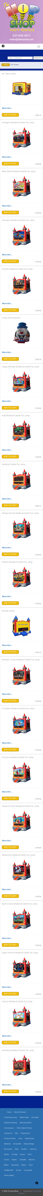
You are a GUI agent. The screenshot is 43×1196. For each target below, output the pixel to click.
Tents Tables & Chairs (24, 1128)
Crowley (14, 1154)
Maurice (32, 1160)
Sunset (18, 1170)
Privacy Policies (10, 1138)
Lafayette (22, 1160)
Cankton (24, 1149)
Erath (30, 1154)
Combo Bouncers (10, 1117)
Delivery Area (29, 1138)
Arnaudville (17, 1144)
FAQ (16, 1133)
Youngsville (28, 1170)
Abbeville (7, 1144)
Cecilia (6, 1154)
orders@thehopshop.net (21, 39)
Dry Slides (35, 1117)
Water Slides (24, 1117)
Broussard (8, 1149)
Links (20, 1138)
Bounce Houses (20, 1112)
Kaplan (14, 1160)
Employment (25, 1133)
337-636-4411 (22, 35)
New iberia (15, 1165)
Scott (31, 1165)
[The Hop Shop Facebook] (3, 47)
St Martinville (8, 1170)
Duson (22, 1154)
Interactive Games (10, 1123)
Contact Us (8, 1133)
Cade (16, 1149)
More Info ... (7, 108)
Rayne (24, 1165)
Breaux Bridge (29, 1144)
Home (9, 1112)
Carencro (33, 1149)
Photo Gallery (9, 1175)
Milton (6, 1165)
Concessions (9, 1128)
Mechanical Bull (25, 1123)
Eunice (6, 1160)
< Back (5, 64)
